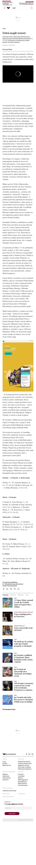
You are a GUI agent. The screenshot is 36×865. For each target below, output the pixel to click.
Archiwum (6, 779)
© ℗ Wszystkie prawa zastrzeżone (13, 584)
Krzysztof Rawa (7, 49)
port (14, 8)
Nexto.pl (20, 778)
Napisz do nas (7, 765)
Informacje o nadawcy (24, 767)
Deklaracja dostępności (24, 769)
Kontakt (5, 763)
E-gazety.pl (21, 776)
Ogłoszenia (6, 776)
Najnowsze (21, 595)
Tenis (4, 28)
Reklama (5, 774)
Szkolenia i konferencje (9, 790)
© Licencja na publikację (10, 582)
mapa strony (6, 793)
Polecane (13, 595)
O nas (4, 761)
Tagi (27, 595)
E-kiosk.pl (20, 774)
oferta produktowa (8, 796)
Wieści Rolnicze (22, 783)
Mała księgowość (23, 779)
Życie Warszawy (22, 785)
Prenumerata (6, 778)
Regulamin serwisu (23, 765)
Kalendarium (21, 793)
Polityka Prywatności (24, 761)
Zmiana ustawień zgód (24, 763)
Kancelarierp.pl (22, 781)
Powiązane (5, 595)
